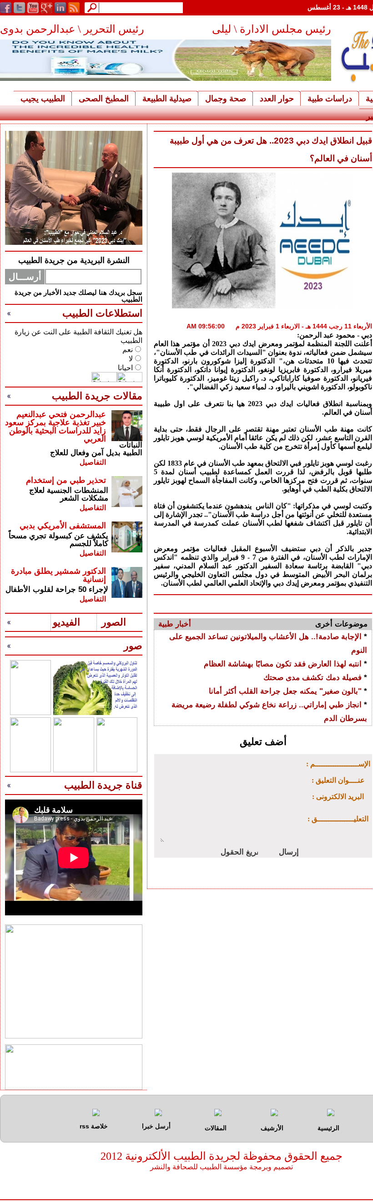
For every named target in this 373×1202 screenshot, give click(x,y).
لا (131, 359)
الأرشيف (272, 1128)
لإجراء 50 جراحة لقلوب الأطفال (56, 589)
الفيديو (66, 622)
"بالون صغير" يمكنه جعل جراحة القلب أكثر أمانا (285, 691)
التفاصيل (93, 462)
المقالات (216, 1128)
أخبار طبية (174, 624)
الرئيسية (328, 1128)
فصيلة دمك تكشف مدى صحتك (312, 677)
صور (133, 645)
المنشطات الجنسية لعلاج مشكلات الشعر (68, 494)
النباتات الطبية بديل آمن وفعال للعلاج (96, 449)
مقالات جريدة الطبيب (97, 396)
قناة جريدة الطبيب (103, 785)
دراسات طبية (329, 98)
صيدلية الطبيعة (167, 98)
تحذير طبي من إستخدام (66, 480)
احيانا (125, 368)
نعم (127, 349)
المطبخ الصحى (104, 98)
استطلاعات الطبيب (102, 313)
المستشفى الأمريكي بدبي (63, 525)
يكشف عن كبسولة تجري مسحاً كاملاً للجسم (58, 539)
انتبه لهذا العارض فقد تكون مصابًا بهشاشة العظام (283, 664)
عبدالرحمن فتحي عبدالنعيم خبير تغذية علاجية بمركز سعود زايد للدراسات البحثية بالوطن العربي (55, 426)
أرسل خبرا (156, 1126)
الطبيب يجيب (42, 98)
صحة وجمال (225, 98)
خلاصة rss (94, 1126)
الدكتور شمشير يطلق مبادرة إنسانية (58, 575)
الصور (113, 622)
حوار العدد (277, 98)
